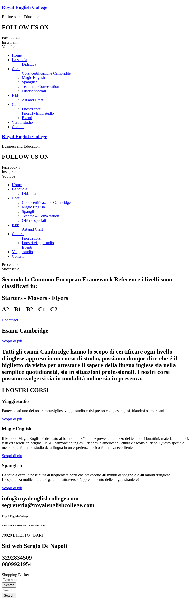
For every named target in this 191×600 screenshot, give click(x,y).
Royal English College (24, 7)
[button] (10, 320)
